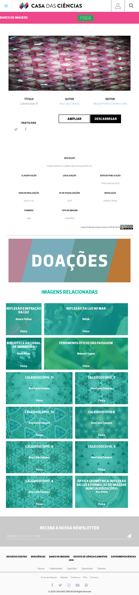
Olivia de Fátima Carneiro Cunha (110, 103)
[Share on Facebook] (25, 129)
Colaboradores (55, 568)
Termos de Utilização (49, 577)
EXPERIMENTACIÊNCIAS (123, 556)
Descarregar (106, 119)
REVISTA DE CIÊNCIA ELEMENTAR (90, 556)
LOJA (71, 560)
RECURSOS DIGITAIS (16, 556)
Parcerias (101, 568)
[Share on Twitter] (16, 129)
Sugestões (72, 568)
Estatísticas (75, 577)
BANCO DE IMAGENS (59, 556)
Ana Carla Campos (69, 103)
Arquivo (41, 568)
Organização (87, 568)
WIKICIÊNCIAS (38, 556)
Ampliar (74, 119)
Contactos (94, 577)
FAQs (85, 577)
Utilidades (64, 577)
